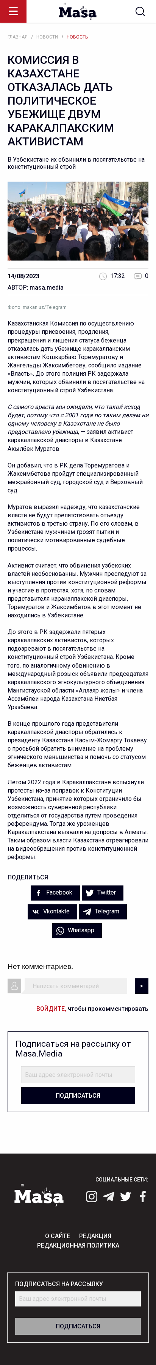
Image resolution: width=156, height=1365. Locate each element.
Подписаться (78, 1095)
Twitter (106, 892)
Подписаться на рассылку (59, 1284)
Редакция (95, 1236)
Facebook (58, 892)
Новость (77, 37)
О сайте (57, 1236)
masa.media (47, 287)
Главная (18, 37)
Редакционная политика (78, 1245)
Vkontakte (56, 911)
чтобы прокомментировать (92, 1008)
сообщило (102, 365)
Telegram (106, 911)
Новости (47, 37)
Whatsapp (80, 930)
